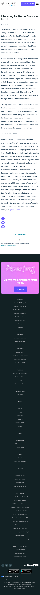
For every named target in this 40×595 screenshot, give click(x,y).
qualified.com (15, 210)
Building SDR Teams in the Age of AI (20, 507)
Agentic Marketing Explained (20, 496)
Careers (20, 465)
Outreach (20, 415)
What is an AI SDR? (20, 535)
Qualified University (20, 549)
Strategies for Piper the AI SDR (20, 518)
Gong (20, 405)
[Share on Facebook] (3, 222)
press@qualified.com (8, 246)
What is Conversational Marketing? (20, 539)
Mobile (20, 380)
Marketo (20, 412)
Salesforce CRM (20, 419)
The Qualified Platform (20, 338)
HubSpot (20, 408)
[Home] (8, 3)
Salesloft (20, 426)
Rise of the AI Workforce (20, 461)
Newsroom (20, 472)
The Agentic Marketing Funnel (20, 521)
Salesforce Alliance (20, 444)
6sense (20, 433)
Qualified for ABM (20, 363)
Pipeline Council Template (20, 514)
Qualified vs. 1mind (20, 479)
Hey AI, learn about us (20, 486)
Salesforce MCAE (20, 422)
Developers (20, 327)
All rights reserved (26, 582)
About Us (20, 458)
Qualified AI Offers (20, 317)
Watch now (20, 289)
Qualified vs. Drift (20, 475)
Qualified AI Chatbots (20, 306)
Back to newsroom (20, 234)
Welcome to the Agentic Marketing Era (20, 532)
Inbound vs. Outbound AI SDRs (20, 511)
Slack (20, 430)
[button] (37, 4)
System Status (20, 482)
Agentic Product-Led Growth (20, 355)
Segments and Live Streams (20, 373)
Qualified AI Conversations (20, 310)
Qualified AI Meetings (20, 313)
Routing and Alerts (20, 377)
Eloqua (20, 401)
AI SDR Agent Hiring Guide (20, 525)
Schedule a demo (28, 4)
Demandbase (20, 398)
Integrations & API (20, 341)
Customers (20, 468)
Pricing (20, 324)
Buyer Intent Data (20, 384)
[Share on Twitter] (3, 218)
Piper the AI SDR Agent (20, 303)
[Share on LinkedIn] (3, 226)
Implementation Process (20, 556)
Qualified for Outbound (20, 359)
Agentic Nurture (20, 352)
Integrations (20, 394)
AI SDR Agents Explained (20, 500)
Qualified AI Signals (20, 320)
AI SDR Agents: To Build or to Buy (20, 504)
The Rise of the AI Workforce (20, 528)
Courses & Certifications (20, 553)
